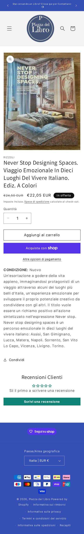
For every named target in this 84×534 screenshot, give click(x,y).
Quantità (10, 209)
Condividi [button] (16, 360)
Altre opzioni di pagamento (42, 259)
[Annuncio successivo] (76, 5)
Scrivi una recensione (42, 402)
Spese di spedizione (36, 201)
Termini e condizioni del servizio (44, 518)
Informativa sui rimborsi (49, 504)
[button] (9, 28)
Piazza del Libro (39, 499)
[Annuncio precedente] (8, 5)
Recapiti (65, 525)
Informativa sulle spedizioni (36, 525)
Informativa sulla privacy (44, 511)
